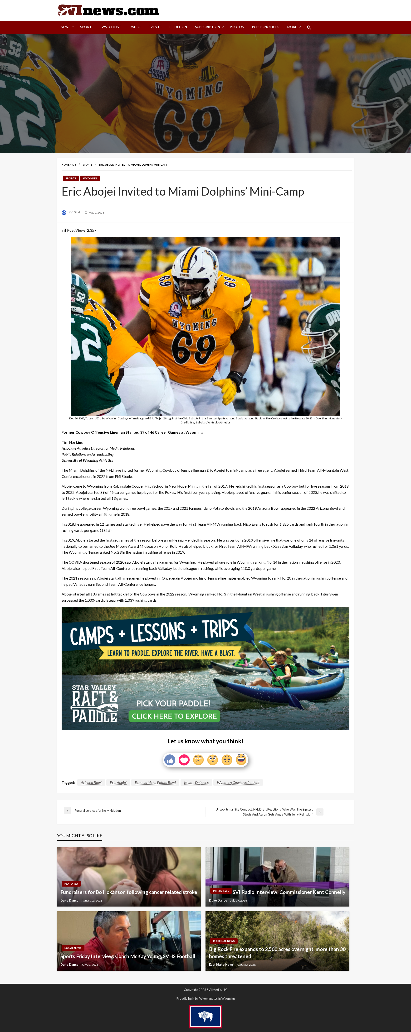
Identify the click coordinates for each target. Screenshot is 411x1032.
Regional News (224, 940)
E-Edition (178, 27)
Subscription (207, 27)
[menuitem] (66, 27)
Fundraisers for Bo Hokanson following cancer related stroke (128, 892)
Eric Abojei (118, 782)
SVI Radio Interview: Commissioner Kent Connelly (289, 892)
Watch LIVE (112, 27)
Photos (237, 27)
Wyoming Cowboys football (238, 782)
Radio (135, 27)
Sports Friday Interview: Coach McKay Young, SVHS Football (127, 956)
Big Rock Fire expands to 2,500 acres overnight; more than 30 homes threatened (277, 952)
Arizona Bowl (91, 782)
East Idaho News (221, 964)
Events (155, 27)
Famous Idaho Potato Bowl (155, 782)
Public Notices (265, 27)
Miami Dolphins (196, 782)
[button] (309, 27)
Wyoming (90, 178)
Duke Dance (69, 900)
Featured (71, 883)
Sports (86, 27)
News (65, 27)
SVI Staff (75, 212)
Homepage (69, 164)
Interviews (221, 890)
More (292, 27)
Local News (73, 947)
